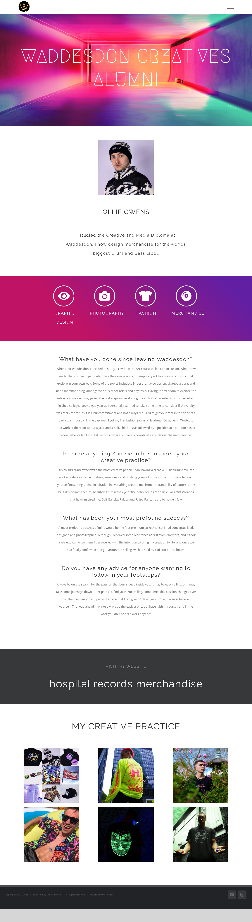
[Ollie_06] (200, 808)
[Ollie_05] (126, 808)
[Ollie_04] (51, 808)
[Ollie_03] (200, 749)
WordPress (107, 894)
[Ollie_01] (51, 749)
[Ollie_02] (126, 749)
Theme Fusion (53, 894)
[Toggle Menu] (231, 7)
